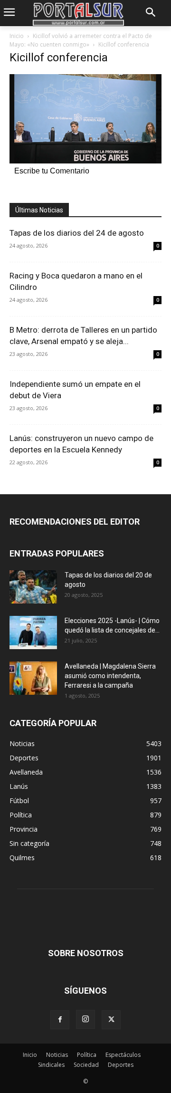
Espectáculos (123, 1055)
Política (86, 1055)
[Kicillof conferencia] (86, 161)
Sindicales (51, 1065)
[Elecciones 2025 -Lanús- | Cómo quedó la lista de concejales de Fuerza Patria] (33, 632)
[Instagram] (85, 1019)
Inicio (17, 36)
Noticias (57, 1055)
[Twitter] (111, 1019)
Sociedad (86, 1065)
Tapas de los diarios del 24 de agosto (77, 233)
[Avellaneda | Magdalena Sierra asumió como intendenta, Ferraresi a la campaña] (33, 678)
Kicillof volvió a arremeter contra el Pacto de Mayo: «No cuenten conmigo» (81, 40)
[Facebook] (59, 1019)
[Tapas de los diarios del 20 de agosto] (33, 587)
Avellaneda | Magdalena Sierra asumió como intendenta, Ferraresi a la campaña (110, 675)
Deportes (120, 1065)
